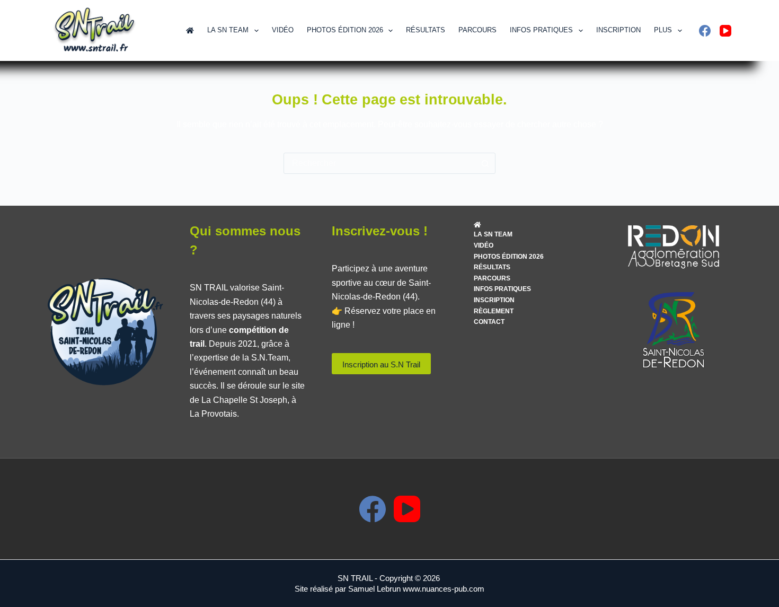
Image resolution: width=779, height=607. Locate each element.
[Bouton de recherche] (485, 163)
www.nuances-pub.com (443, 588)
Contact (489, 322)
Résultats (425, 30)
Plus (663, 30)
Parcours (477, 30)
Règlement (494, 311)
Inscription (618, 30)
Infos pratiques (541, 30)
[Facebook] (705, 31)
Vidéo (283, 30)
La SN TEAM (228, 30)
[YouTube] (725, 31)
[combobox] (379, 163)
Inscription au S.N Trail (381, 364)
